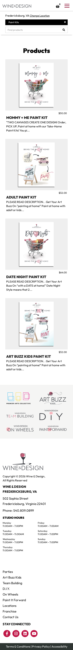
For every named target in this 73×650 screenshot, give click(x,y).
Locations (9, 606)
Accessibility (59, 646)
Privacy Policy (41, 646)
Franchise (9, 611)
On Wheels (10, 594)
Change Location (40, 15)
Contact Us (10, 617)
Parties (8, 572)
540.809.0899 (23, 510)
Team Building (12, 583)
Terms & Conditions (18, 646)
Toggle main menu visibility (66, 5)
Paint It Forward (14, 600)
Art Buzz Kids (12, 577)
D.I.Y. (6, 589)
